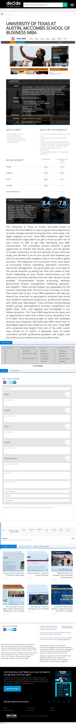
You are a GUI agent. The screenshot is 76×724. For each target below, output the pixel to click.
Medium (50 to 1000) (29, 354)
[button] (5, 382)
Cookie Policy (30, 710)
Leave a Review (14, 371)
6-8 (11, 353)
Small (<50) (29, 351)
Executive (47, 361)
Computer (66, 361)
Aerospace (66, 351)
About (5, 708)
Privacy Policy (31, 708)
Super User (47, 353)
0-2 (11, 361)
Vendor (52, 710)
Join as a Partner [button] (12, 689)
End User (47, 351)
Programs (29, 540)
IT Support (47, 356)
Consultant (47, 359)
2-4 (11, 359)
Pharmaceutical (66, 359)
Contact (52, 708)
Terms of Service (8, 710)
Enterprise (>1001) (29, 358)
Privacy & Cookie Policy (64, 639)
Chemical (66, 356)
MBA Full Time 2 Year (7, 540)
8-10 (11, 351)
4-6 (11, 356)
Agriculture (66, 353)
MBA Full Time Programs (19, 540)
